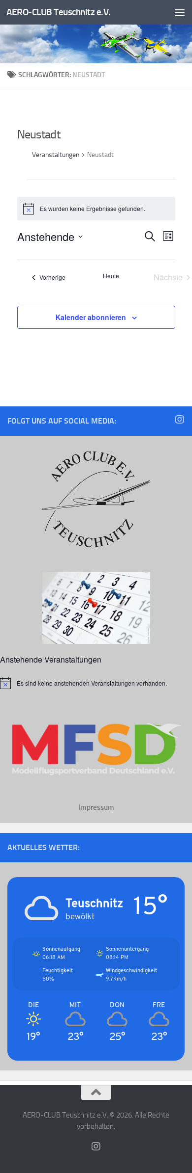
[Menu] (179, 12)
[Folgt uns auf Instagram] (180, 420)
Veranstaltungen (55, 155)
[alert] (96, 683)
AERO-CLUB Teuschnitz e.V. (58, 12)
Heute (111, 276)
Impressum (96, 807)
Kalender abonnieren (91, 317)
